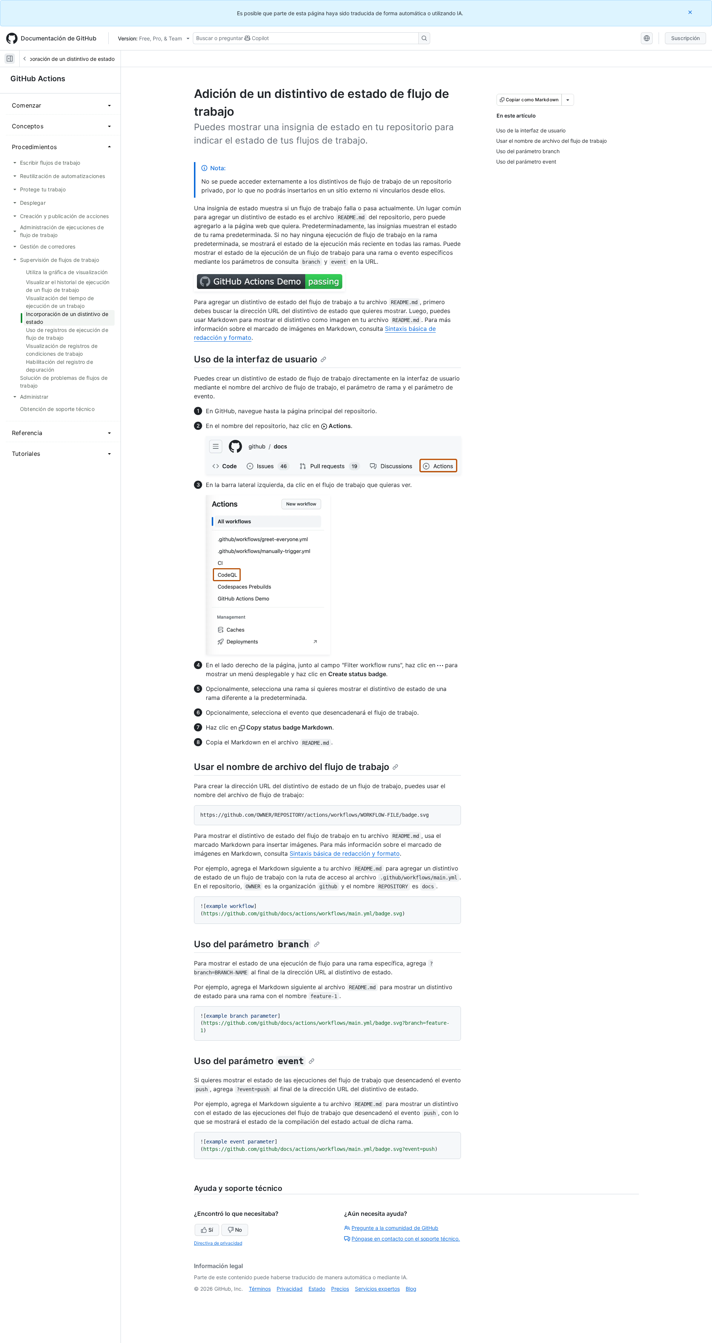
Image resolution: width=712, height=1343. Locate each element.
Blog (411, 1289)
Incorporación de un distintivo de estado (66, 59)
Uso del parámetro (251, 944)
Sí (210, 1230)
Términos (260, 1289)
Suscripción (685, 38)
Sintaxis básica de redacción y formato (345, 853)
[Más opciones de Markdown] (567, 100)
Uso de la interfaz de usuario (255, 359)
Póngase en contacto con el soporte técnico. (406, 1238)
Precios (340, 1289)
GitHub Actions (37, 78)
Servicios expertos (377, 1289)
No (238, 1230)
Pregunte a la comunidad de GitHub (395, 1228)
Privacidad (290, 1289)
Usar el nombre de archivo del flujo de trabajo (291, 766)
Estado (317, 1289)
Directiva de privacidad (218, 1243)
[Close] (691, 12)
